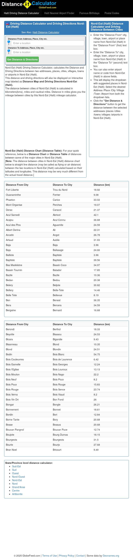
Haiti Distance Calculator (46, 32)
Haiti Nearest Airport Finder (59, 13)
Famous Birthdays (89, 13)
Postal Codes (112, 13)
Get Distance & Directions (22, 59)
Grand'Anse (18, 487)
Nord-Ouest (18, 476)
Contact (80, 555)
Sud (14, 469)
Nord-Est (17, 480)
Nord (14, 483)
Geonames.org (111, 555)
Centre (16, 490)
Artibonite (17, 494)
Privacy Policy (67, 555)
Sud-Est (16, 466)
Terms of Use (50, 555)
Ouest (15, 473)
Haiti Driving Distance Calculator (21, 13)
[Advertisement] (45, 123)
